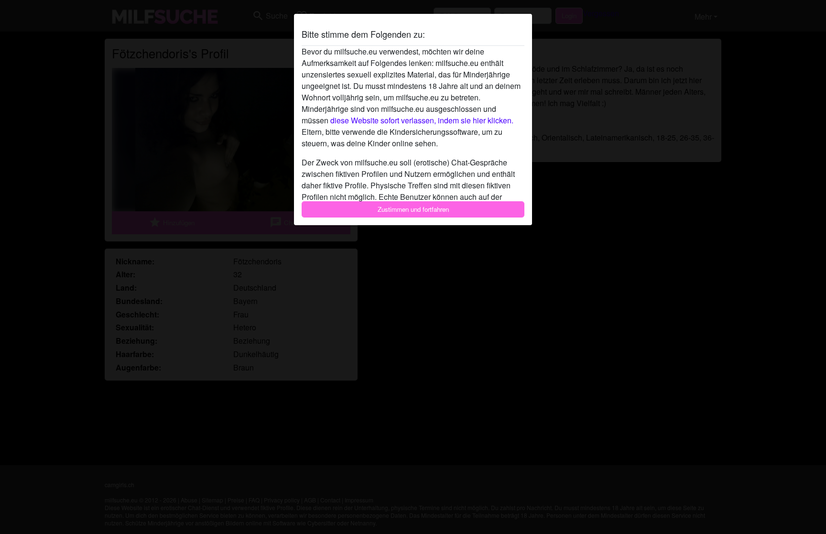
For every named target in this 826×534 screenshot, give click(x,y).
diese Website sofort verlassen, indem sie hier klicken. (421, 120)
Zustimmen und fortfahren (413, 209)
